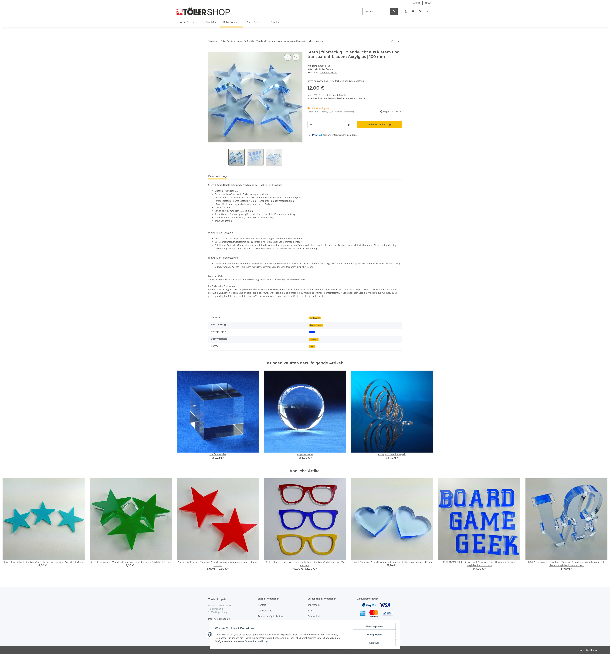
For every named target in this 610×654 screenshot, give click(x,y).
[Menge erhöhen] (348, 124)
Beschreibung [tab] (217, 176)
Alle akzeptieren (374, 626)
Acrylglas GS (315, 318)
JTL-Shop (593, 650)
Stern (312, 346)
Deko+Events (326, 69)
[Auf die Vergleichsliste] (287, 57)
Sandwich (314, 339)
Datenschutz (314, 616)
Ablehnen (374, 642)
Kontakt (416, 2)
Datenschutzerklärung (256, 641)
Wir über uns (265, 610)
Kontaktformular (333, 292)
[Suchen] (394, 11)
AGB (310, 610)
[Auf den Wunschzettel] (295, 57)
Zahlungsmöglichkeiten (270, 616)
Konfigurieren (374, 634)
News (428, 2)
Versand (334, 95)
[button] (405, 11)
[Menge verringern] (311, 124)
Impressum (314, 604)
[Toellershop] (203, 11)
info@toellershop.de (219, 618)
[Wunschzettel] (413, 11)
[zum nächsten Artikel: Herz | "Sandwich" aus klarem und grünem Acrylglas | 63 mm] (398, 41)
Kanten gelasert (316, 325)
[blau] (312, 332)
